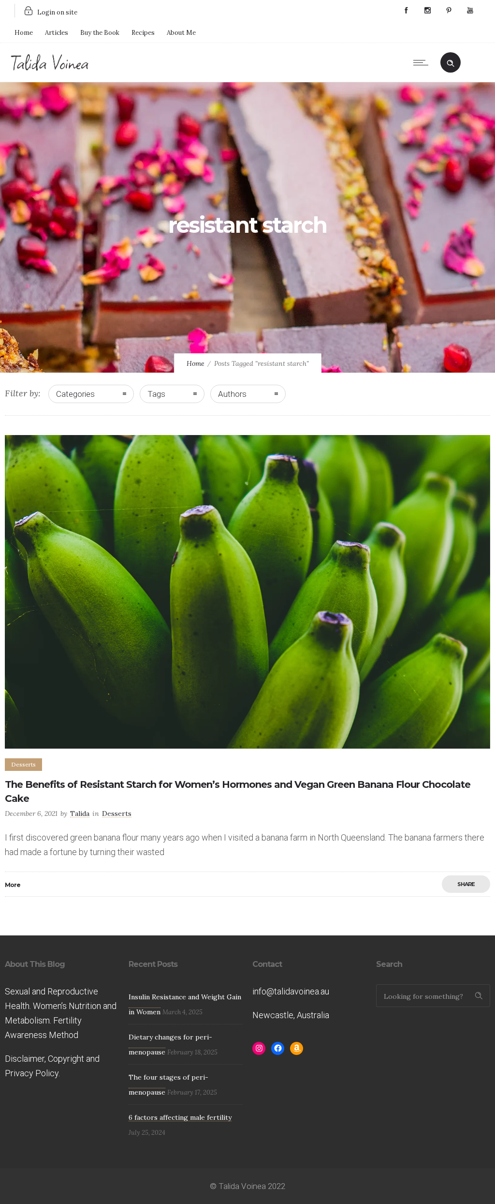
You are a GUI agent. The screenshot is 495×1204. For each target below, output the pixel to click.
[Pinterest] (448, 10)
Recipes (143, 33)
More (12, 884)
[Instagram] (427, 10)
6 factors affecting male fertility (180, 1117)
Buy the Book (99, 33)
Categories (75, 394)
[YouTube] (469, 10)
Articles (56, 33)
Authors (232, 394)
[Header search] (450, 61)
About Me (181, 33)
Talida (79, 813)
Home (24, 33)
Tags (156, 394)
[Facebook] (406, 10)
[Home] (50, 69)
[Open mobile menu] (423, 62)
